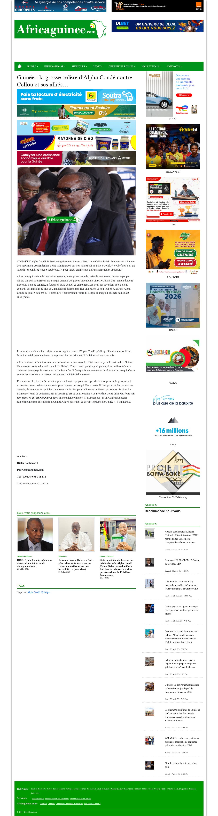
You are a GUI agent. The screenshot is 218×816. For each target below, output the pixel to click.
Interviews (91, 789)
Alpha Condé (33, 592)
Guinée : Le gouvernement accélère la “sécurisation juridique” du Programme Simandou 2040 (182, 688)
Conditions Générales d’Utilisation (69, 804)
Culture (144, 789)
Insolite (170, 789)
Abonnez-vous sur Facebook (57, 798)
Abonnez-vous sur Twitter (80, 798)
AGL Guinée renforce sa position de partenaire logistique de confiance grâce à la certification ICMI (182, 742)
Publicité (43, 804)
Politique (45, 592)
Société (34, 789)
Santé (151, 789)
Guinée (31, 66)
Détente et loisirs (121, 66)
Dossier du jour (117, 789)
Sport (97, 66)
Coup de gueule (103, 789)
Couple (157, 789)
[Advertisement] (109, 51)
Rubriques (78, 66)
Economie (42, 789)
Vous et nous (150, 66)
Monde (83, 789)
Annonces (173, 66)
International (54, 66)
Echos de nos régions (56, 789)
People (163, 789)
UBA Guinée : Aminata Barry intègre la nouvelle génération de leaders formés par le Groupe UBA (181, 585)
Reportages (128, 789)
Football (137, 789)
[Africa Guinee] (60, 29)
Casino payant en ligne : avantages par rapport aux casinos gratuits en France (181, 610)
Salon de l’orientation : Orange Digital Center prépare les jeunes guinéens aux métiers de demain (180, 663)
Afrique (77, 789)
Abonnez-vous (38, 798)
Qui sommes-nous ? (92, 804)
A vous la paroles (181, 789)
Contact (51, 804)
